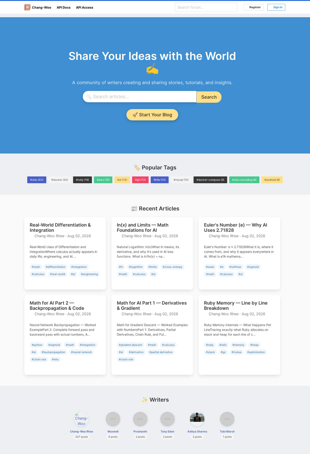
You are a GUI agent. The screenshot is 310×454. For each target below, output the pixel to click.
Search (209, 97)
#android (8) (272, 179)
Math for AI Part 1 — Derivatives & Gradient (152, 305)
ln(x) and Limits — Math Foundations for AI (142, 227)
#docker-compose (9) (210, 179)
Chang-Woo (41, 7)
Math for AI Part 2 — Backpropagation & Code (57, 305)
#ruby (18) (82, 179)
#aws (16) (103, 179)
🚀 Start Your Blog (152, 114)
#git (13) (140, 179)
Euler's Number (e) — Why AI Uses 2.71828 (235, 227)
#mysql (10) (181, 179)
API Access (84, 7)
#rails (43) (36, 179)
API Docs (64, 7)
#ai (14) (122, 179)
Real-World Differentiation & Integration (60, 227)
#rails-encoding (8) (244, 179)
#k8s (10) (160, 179)
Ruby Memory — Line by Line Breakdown (236, 305)
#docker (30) (59, 179)
